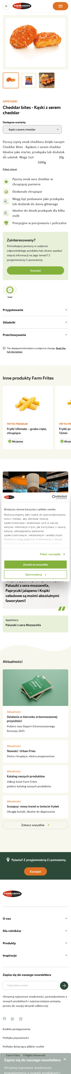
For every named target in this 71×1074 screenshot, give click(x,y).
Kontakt (35, 270)
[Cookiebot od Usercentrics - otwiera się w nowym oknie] (52, 497)
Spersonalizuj (33, 574)
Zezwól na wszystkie (35, 564)
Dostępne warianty (14, 122)
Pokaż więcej (10, 169)
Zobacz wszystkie (32, 825)
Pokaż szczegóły (50, 554)
